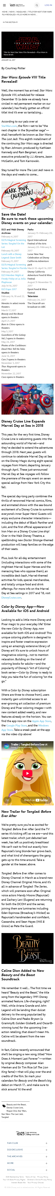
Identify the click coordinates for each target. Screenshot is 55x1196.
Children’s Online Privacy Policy (39, 1179)
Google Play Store (16, 725)
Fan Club (12, 1143)
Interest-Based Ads (18, 1182)
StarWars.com (9, 126)
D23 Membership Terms (15, 1177)
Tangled (5, 1117)
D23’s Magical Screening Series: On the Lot (13, 244)
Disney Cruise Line (15, 1107)
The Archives (14, 1156)
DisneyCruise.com (11, 597)
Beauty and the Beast (16, 1104)
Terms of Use (30, 1177)
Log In (48, 5)
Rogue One (12, 1111)
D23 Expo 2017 (9, 289)
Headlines (21, 12)
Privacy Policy (42, 1177)
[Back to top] (49, 1186)
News (12, 12)
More (10, 1163)
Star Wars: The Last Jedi (12, 1114)
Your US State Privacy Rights (14, 1179)
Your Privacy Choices (36, 1182)
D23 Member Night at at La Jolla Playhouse (13, 279)
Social (11, 1170)
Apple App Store (41, 721)
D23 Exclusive (15, 1150)
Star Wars (22, 1111)
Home (4, 12)
